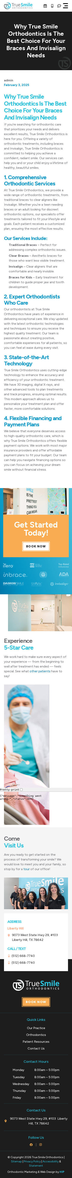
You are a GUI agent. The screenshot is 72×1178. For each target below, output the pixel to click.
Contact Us (36, 1048)
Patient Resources (36, 1042)
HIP (62, 1172)
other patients (40, 671)
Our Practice (36, 1028)
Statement (36, 1165)
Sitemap (16, 1161)
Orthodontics (36, 1035)
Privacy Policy (32, 1161)
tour (26, 869)
